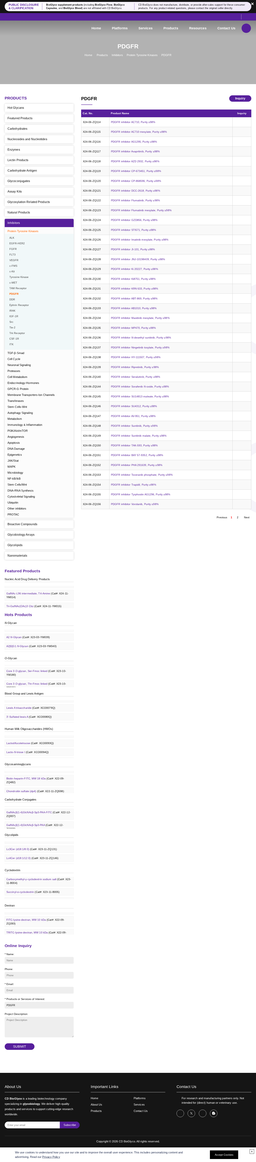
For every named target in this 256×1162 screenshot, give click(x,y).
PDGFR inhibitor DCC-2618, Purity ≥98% (135, 190)
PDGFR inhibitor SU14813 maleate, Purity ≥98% (140, 396)
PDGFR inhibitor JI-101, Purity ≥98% (133, 249)
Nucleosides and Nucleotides (27, 139)
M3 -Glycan (28, 650)
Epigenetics (14, 454)
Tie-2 (12, 327)
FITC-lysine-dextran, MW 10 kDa (35, 917)
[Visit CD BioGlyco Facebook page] (180, 1113)
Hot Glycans (15, 107)
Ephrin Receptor (19, 305)
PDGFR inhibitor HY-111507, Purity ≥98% (135, 357)
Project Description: (16, 1013)
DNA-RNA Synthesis (20, 490)
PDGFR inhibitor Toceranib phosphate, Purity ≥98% (142, 474)
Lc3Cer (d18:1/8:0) (31, 844)
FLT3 (12, 254)
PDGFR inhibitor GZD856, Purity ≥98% (134, 219)
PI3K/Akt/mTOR (17, 430)
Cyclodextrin (12, 870)
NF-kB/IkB (14, 478)
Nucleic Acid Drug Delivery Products (27, 579)
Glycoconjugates (18, 181)
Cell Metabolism (17, 376)
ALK (11, 237)
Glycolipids (14, 545)
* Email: (9, 984)
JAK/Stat (13, 460)
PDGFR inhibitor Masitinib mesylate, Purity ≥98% (140, 317)
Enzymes (13, 149)
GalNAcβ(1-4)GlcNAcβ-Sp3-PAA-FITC (38, 809)
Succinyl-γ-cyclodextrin (32, 896)
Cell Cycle (13, 359)
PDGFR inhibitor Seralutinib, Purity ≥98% (135, 376)
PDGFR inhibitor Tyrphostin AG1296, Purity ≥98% (140, 494)
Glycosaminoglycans (18, 764)
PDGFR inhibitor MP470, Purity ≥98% (133, 327)
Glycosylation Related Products (28, 202)
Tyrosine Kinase (19, 277)
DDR (12, 299)
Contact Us (226, 28)
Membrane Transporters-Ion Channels (31, 394)
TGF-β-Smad (15, 353)
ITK (11, 344)
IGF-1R (13, 316)
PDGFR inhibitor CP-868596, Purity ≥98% (136, 180)
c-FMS (13, 265)
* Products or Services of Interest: (25, 999)
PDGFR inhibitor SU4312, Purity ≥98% (134, 406)
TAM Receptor (18, 288)
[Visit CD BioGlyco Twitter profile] (191, 1113)
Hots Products (18, 614)
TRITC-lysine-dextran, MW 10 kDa (36, 929)
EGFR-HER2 (17, 243)
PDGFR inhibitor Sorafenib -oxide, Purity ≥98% (140, 386)
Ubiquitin (12, 502)
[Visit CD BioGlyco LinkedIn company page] (202, 1113)
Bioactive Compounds (22, 524)
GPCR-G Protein (17, 388)
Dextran (10, 905)
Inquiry (240, 98)
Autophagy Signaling (20, 412)
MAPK (11, 466)
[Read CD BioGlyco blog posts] (213, 1113)
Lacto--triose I (27, 747)
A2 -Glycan (28, 632)
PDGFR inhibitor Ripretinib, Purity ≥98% (135, 367)
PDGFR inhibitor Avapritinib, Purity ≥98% (135, 151)
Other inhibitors (16, 508)
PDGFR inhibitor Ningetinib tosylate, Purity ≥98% (140, 347)
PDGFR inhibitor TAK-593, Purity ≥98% (134, 445)
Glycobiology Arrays (20, 534)
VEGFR (14, 260)
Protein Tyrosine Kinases (142, 55)
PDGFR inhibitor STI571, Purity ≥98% (133, 229)
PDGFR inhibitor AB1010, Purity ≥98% (134, 308)
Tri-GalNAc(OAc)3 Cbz (33, 601)
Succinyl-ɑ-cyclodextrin (33, 887)
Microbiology (15, 472)
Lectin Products (17, 160)
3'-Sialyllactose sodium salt (34, 756)
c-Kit (12, 271)
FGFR (13, 249)
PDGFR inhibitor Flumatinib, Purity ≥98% (135, 200)
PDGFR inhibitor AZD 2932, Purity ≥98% (135, 161)
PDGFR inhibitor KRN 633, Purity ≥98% (134, 288)
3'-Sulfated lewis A (29, 712)
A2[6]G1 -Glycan (31, 641)
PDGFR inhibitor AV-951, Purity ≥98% (133, 416)
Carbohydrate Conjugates (20, 799)
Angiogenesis (15, 436)
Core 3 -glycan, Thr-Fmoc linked (36, 681)
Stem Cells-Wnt (17, 406)
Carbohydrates (17, 128)
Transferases (15, 400)
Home (96, 28)
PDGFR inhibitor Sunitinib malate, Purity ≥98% (139, 435)
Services (145, 28)
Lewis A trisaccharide (30, 703)
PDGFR (166, 55)
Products (170, 28)
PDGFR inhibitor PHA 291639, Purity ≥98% (136, 465)
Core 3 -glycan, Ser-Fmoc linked (36, 668)
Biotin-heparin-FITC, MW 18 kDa (35, 775)
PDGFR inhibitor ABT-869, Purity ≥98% (134, 298)
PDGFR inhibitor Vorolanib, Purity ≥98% (135, 504)
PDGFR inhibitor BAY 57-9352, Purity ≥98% (137, 455)
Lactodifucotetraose (30, 738)
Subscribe (70, 1124)
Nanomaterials (17, 555)
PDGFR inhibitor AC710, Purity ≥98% (133, 122)
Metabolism (14, 418)
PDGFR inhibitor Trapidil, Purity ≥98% (133, 484)
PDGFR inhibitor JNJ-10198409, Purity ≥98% (138, 259)
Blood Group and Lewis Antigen (24, 693)
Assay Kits (14, 191)
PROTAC (13, 514)
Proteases (13, 371)
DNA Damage (16, 448)
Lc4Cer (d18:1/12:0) (32, 853)
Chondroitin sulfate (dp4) (35, 786)
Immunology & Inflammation (24, 424)
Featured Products (19, 118)
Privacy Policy (51, 1156)
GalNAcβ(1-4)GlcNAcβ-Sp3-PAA (34, 822)
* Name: (9, 954)
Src (11, 322)
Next (246, 517)
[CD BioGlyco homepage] (30, 28)
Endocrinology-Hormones (23, 382)
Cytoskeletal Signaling (21, 496)
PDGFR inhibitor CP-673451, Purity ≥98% (136, 171)
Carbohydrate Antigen (22, 170)
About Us (96, 1104)
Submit (19, 1046)
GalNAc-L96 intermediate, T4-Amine (37, 590)
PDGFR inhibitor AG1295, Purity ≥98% (134, 141)
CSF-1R (14, 338)
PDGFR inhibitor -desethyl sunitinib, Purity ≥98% (141, 337)
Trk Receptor (17, 333)
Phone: (9, 969)
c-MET (13, 282)
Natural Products (18, 212)
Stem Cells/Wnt (17, 484)
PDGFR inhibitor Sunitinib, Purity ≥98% (134, 425)
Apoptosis (13, 442)
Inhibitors (117, 55)
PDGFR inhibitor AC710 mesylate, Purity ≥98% (139, 131)
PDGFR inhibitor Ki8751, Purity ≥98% (133, 278)
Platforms (120, 28)
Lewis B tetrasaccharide (32, 721)
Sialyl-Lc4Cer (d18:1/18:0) (36, 862)
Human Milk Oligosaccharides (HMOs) (29, 728)
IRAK (12, 310)
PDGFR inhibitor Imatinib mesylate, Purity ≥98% (139, 239)
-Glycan (11, 622)
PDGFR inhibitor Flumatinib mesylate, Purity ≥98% (141, 210)
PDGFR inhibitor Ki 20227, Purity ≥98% (134, 268)
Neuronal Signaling (19, 365)
